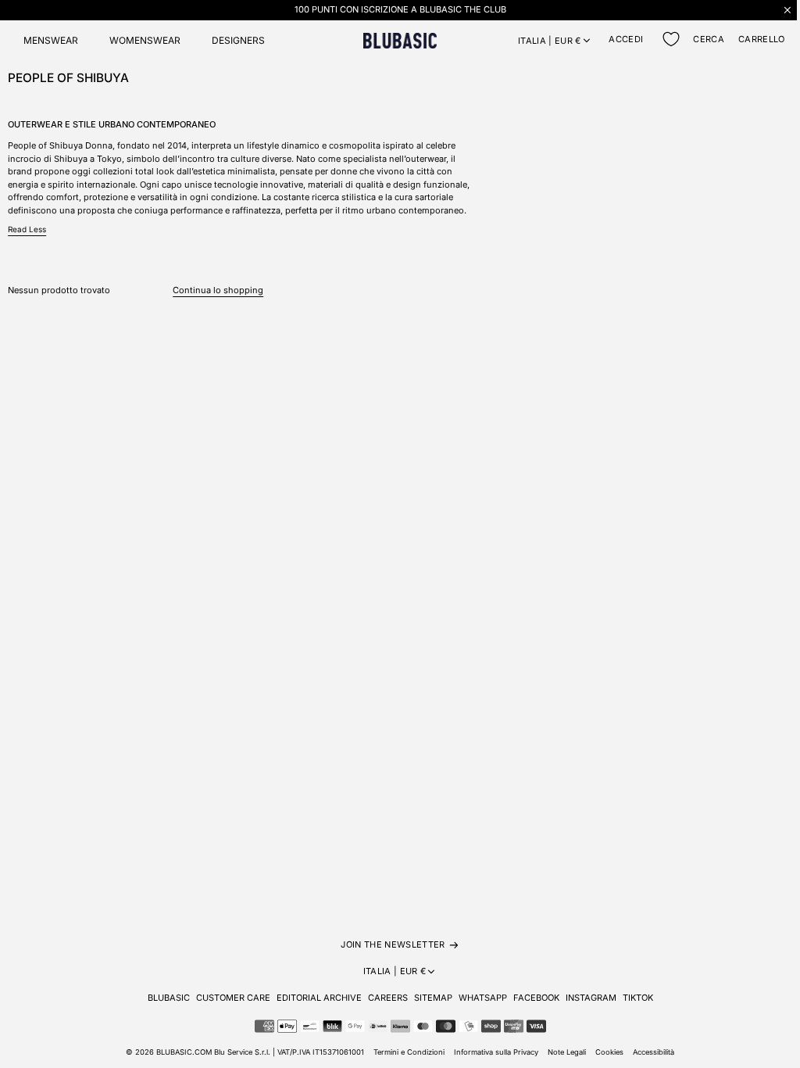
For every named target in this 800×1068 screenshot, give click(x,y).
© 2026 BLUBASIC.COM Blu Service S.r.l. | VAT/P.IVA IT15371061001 (245, 1052)
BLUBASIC (169, 997)
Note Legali (567, 1052)
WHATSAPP (483, 997)
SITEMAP (433, 997)
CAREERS (388, 997)
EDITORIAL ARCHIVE (319, 997)
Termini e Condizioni (409, 1052)
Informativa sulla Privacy (496, 1052)
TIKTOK (638, 997)
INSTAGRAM (591, 997)
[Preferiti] (671, 39)
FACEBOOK (536, 997)
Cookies (609, 1052)
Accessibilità (653, 1052)
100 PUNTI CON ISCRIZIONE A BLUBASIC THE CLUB (400, 9)
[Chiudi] (787, 10)
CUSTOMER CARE (233, 997)
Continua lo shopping (218, 290)
